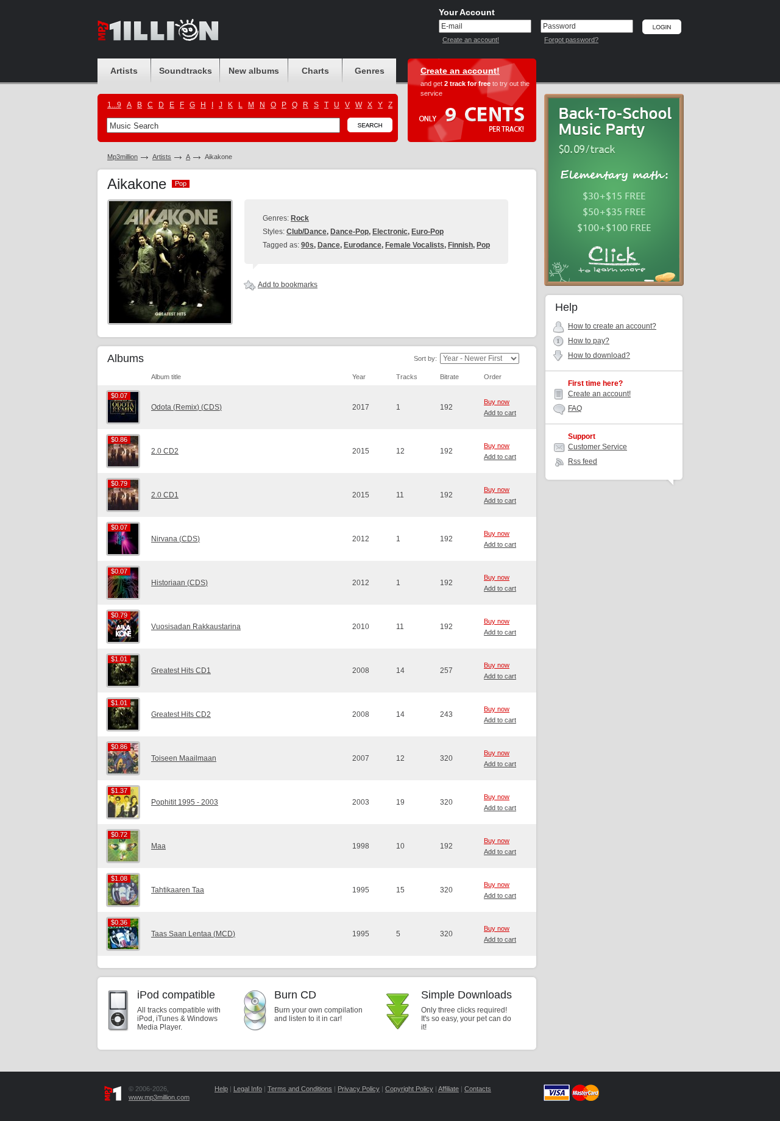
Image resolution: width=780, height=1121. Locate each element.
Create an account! (470, 39)
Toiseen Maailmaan (183, 758)
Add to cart (500, 412)
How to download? (599, 355)
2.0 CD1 (165, 495)
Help (221, 1088)
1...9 (114, 105)
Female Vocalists (414, 245)
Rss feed (582, 461)
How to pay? (588, 340)
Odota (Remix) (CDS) (186, 407)
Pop (483, 245)
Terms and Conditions (300, 1088)
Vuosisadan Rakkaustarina (196, 626)
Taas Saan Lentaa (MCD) (193, 934)
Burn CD (295, 995)
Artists (161, 156)
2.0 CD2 (165, 451)
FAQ (575, 408)
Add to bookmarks (287, 284)
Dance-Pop (349, 231)
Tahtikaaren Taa (177, 890)
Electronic (390, 231)
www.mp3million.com (159, 1097)
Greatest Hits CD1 (181, 670)
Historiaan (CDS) (179, 582)
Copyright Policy (409, 1088)
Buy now (496, 401)
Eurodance (362, 245)
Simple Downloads (466, 995)
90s (307, 245)
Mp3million (122, 156)
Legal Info (247, 1088)
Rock (300, 218)
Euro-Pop (427, 231)
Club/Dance (306, 231)
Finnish (460, 245)
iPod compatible (176, 995)
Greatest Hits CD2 (181, 714)
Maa (158, 846)
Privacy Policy (359, 1088)
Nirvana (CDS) (175, 539)
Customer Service (597, 447)
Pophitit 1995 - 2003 (184, 802)
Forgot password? (571, 39)
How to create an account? (612, 326)
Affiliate (448, 1088)
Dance (328, 245)
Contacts (477, 1088)
